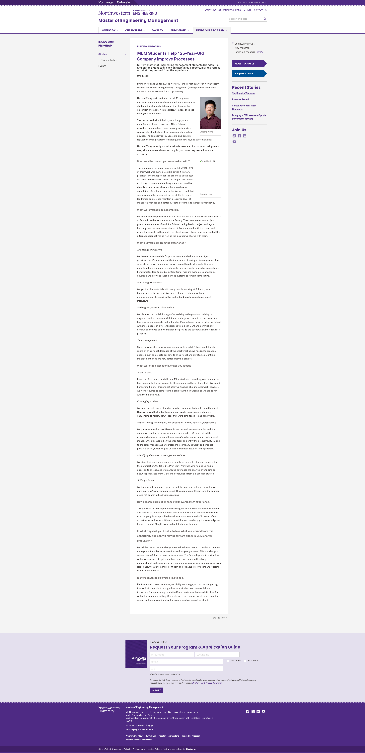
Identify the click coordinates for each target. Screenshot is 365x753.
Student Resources (229, 10)
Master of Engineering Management (138, 20)
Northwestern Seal (111, 714)
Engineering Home (244, 44)
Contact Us (260, 10)
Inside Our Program (106, 44)
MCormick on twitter (234, 136)
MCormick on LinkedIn (258, 711)
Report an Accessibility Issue (138, 740)
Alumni (247, 10)
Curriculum (133, 30)
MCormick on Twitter (252, 711)
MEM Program (242, 48)
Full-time (236, 661)
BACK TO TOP (219, 618)
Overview (108, 30)
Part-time (253, 661)
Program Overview (134, 736)
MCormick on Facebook (247, 711)
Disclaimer (191, 749)
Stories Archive (109, 60)
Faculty (157, 30)
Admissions (178, 30)
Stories (102, 54)
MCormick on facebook (239, 136)
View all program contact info (139, 730)
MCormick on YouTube (263, 711)
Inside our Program (210, 30)
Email (150, 726)
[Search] (265, 19)
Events (102, 66)
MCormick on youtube (234, 141)
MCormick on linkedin (245, 136)
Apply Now (210, 10)
